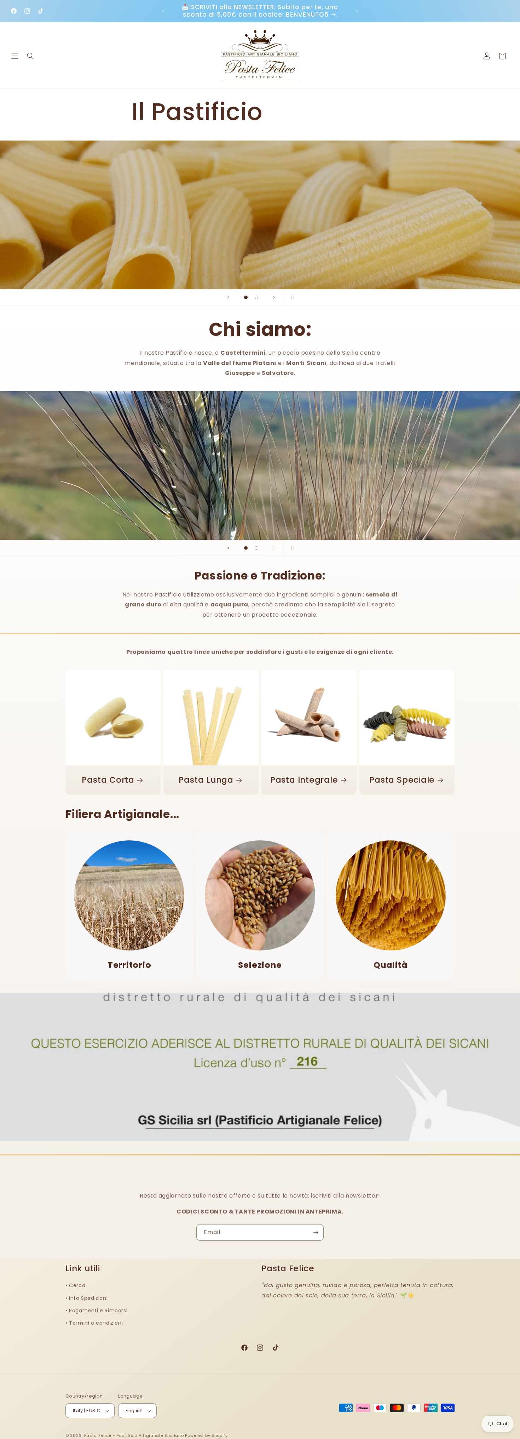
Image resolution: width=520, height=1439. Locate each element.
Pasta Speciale (402, 780)
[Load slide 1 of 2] (246, 297)
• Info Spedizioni (86, 1298)
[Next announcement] (357, 11)
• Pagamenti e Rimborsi (96, 1310)
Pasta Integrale (304, 780)
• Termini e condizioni (94, 1322)
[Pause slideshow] (291, 297)
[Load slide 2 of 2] (256, 297)
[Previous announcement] (163, 11)
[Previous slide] (228, 297)
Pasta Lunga (206, 780)
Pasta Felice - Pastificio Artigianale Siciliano (134, 1435)
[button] (15, 56)
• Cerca (75, 1285)
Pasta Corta (108, 780)
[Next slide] (274, 297)
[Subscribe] (315, 1232)
